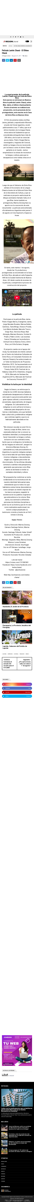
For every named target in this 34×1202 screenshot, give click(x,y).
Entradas (6, 1190)
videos (25, 55)
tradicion (22, 653)
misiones (3, 1176)
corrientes (3, 1166)
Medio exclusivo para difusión (16, 1200)
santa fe (3, 1178)
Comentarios (7, 1191)
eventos (3, 1171)
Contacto (27, 1200)
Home (6, 1200)
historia (16, 653)
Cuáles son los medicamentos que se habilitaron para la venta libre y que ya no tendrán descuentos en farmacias (16, 1109)
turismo (3, 1181)
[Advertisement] (17, 17)
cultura (4, 653)
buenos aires (4, 1161)
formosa (3, 1173)
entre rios (10, 653)
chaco (2, 1163)
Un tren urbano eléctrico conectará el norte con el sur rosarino (16, 45)
